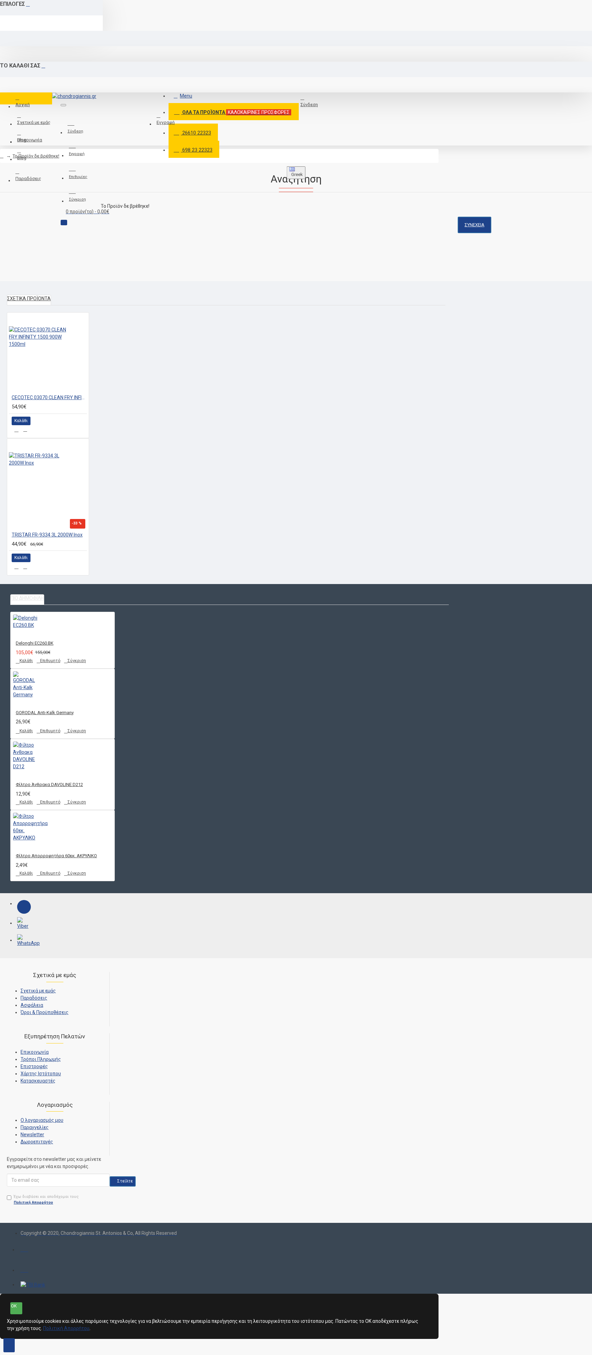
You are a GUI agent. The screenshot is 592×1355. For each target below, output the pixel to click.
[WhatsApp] (24, 941)
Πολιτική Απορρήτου (66, 1328)
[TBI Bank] (33, 1285)
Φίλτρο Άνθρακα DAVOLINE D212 (49, 784)
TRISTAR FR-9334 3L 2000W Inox (47, 534)
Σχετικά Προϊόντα (29, 298)
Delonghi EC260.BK (34, 643)
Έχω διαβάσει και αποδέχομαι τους (46, 1199)
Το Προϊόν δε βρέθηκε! (36, 156)
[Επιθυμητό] (16, 429)
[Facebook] (24, 907)
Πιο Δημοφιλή (27, 598)
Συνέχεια (474, 224)
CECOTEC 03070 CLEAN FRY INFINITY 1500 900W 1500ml (49, 397)
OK (14, 1305)
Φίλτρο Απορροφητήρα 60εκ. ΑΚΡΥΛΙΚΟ (56, 855)
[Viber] (24, 924)
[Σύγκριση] (25, 429)
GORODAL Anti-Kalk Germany (45, 712)
